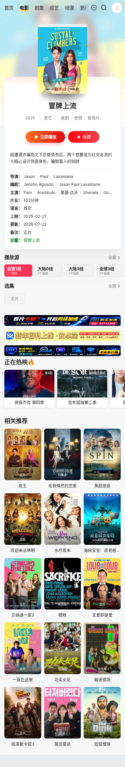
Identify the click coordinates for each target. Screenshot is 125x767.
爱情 (78, 117)
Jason (29, 176)
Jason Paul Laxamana (79, 184)
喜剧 (65, 117)
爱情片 (94, 117)
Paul (44, 176)
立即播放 (48, 136)
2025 (30, 117)
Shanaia (90, 192)
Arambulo (46, 192)
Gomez (110, 192)
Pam (28, 192)
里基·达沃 (69, 192)
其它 (48, 117)
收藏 (87, 136)
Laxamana (63, 176)
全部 (112, 257)
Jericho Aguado (38, 184)
